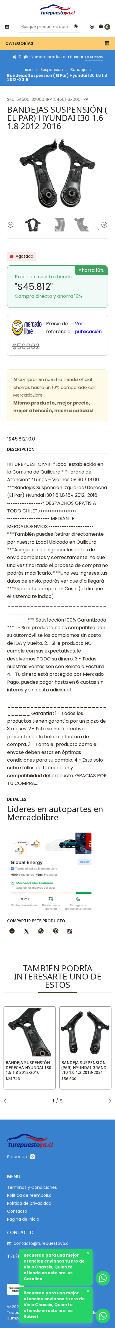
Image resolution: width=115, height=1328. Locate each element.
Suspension (51, 70)
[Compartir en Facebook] (12, 931)
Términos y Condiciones (32, 1187)
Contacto (17, 1211)
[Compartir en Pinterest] (55, 931)
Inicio (28, 70)
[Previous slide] (11, 224)
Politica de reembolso (29, 1195)
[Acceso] (91, 27)
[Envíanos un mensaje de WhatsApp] (103, 1316)
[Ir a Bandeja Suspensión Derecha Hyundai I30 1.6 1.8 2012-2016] (30, 1032)
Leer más (94, 57)
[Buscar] (76, 27)
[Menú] (7, 27)
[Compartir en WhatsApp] (41, 931)
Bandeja (78, 70)
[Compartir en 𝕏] (27, 931)
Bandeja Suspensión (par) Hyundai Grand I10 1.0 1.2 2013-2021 (83, 1067)
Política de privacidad (29, 1203)
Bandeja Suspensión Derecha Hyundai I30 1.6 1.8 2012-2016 (28, 1067)
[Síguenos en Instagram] (32, 1157)
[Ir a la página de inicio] (57, 10)
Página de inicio (23, 1219)
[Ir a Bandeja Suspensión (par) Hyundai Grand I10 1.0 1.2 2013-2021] (85, 1032)
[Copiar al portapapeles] (70, 931)
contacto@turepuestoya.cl (42, 1243)
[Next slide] (103, 224)
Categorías (19, 43)
